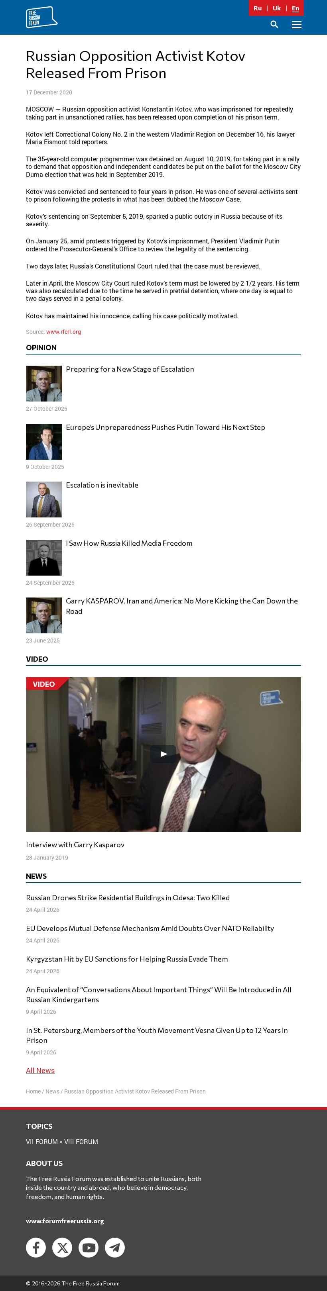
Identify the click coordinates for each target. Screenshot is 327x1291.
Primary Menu (296, 34)
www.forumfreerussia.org (65, 1220)
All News (40, 1070)
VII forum (42, 1141)
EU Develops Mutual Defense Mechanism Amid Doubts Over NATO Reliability (150, 928)
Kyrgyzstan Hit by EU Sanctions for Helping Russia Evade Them (127, 958)
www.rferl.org (63, 331)
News (52, 1091)
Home (33, 1091)
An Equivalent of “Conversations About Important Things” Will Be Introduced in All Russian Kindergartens (159, 994)
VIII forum (81, 1141)
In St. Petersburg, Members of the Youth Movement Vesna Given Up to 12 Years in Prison (157, 1035)
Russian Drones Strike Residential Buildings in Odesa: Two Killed (128, 897)
